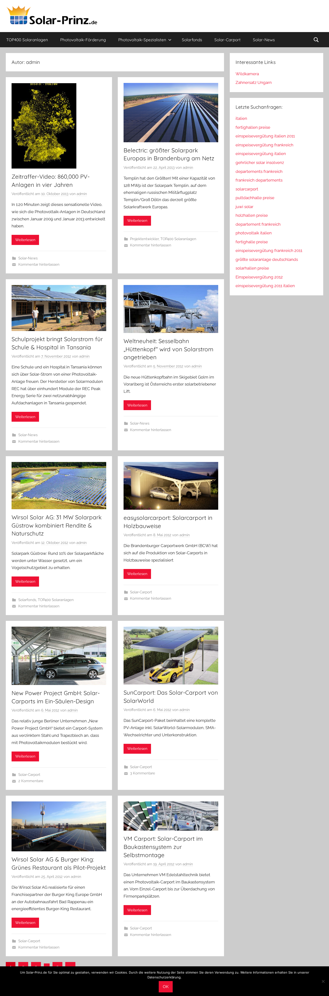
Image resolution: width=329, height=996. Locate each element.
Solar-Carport (227, 39)
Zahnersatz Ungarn (254, 82)
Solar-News (264, 39)
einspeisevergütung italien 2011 (265, 136)
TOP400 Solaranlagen (27, 39)
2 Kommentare (30, 781)
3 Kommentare (142, 773)
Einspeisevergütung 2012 (259, 277)
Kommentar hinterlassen (38, 264)
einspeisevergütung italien (261, 153)
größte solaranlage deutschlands (267, 259)
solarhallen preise (252, 268)
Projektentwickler (144, 239)
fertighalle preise (252, 241)
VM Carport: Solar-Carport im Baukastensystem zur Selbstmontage (163, 846)
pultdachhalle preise (255, 197)
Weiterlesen (25, 240)
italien (241, 118)
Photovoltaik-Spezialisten (142, 39)
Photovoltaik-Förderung (83, 39)
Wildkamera (247, 73)
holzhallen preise (252, 215)
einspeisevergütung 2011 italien (265, 285)
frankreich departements (259, 180)
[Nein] (323, 981)
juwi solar (244, 206)
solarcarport (247, 189)
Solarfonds (192, 39)
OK (166, 986)
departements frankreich (259, 171)
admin (82, 194)
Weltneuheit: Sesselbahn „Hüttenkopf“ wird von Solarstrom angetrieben (168, 349)
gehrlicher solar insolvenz (260, 162)
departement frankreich (258, 224)
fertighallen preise (253, 127)
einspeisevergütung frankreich (264, 144)
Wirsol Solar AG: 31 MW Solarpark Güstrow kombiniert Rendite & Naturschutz (57, 525)
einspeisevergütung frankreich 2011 (269, 250)
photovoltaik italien (254, 232)
